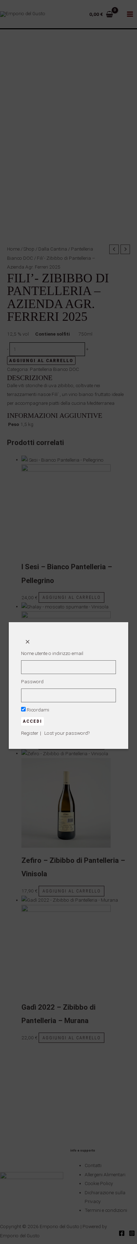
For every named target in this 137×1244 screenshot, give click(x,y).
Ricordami (37, 710)
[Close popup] (27, 642)
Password (32, 681)
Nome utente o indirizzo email (52, 653)
